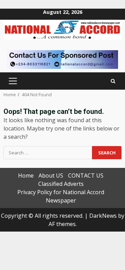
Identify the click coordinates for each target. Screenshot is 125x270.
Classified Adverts (61, 184)
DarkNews (103, 215)
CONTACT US (85, 175)
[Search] (113, 81)
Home (26, 175)
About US (51, 175)
